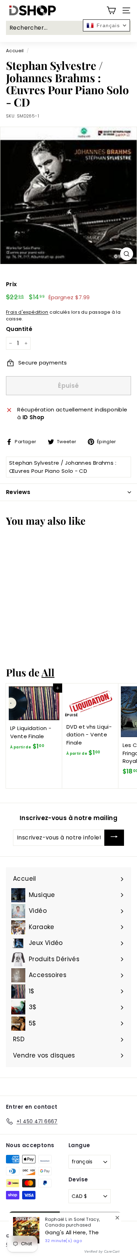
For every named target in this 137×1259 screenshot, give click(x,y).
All (47, 672)
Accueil (15, 51)
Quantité (19, 329)
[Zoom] (126, 253)
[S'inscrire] (114, 838)
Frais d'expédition (27, 312)
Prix (11, 284)
